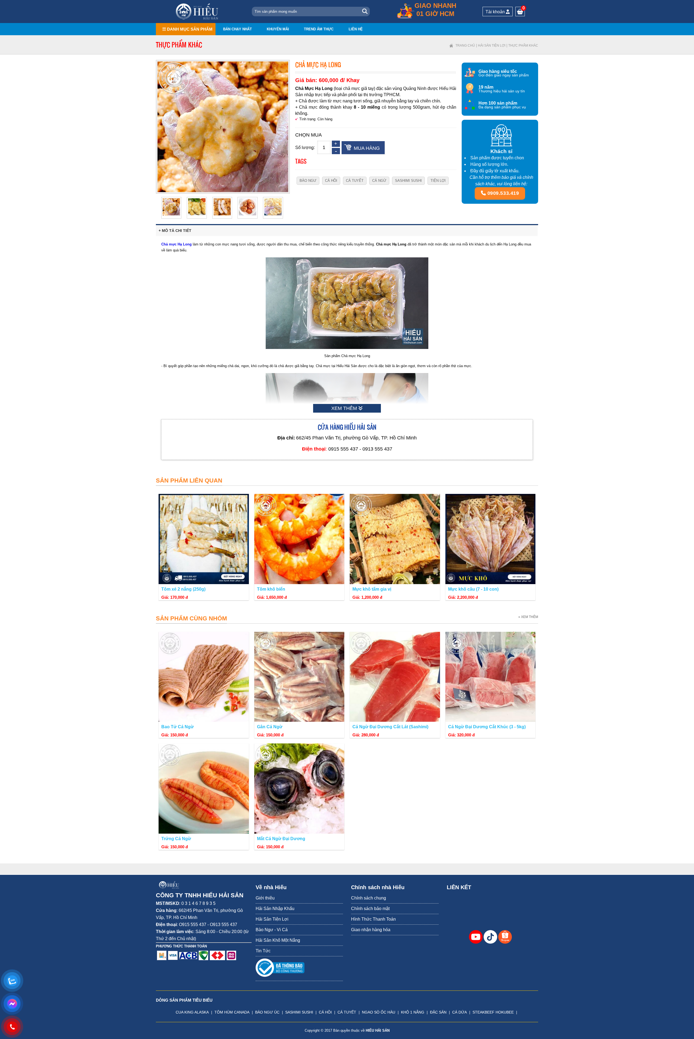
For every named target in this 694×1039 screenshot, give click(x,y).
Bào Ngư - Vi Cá (272, 929)
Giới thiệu (265, 898)
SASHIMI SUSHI (299, 1012)
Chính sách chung (368, 898)
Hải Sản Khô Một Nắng (278, 940)
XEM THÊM (344, 408)
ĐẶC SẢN (438, 1012)
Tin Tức (263, 951)
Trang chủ (465, 45)
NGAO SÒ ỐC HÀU (378, 1012)
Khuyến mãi (278, 29)
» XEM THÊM (528, 617)
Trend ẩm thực (318, 29)
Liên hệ (356, 29)
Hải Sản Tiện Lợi (491, 45)
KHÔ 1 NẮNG (412, 1012)
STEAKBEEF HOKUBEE (493, 1012)
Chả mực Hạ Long (176, 244)
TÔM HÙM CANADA (231, 1012)
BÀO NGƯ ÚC (267, 1012)
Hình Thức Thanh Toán (373, 919)
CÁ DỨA (459, 1012)
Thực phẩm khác (523, 45)
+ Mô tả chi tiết (175, 230)
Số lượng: (305, 147)
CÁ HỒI (325, 1012)
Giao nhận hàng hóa (370, 929)
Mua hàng (367, 148)
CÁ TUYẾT (347, 1012)
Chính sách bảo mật (370, 908)
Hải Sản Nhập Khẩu (275, 908)
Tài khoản (496, 11)
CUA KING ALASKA (192, 1012)
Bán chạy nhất (237, 29)
